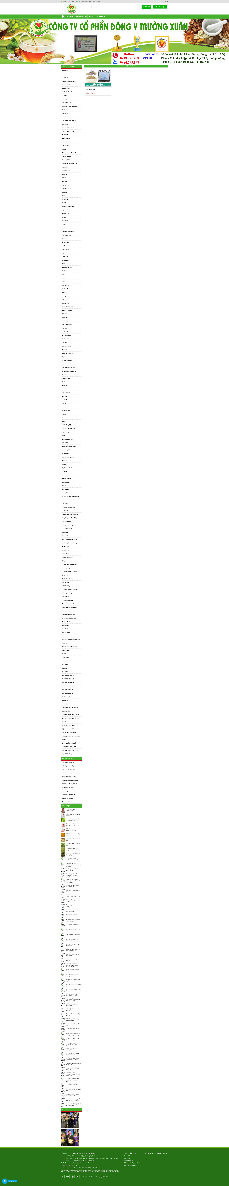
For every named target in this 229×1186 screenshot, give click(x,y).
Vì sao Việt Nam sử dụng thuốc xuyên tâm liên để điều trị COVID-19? (73, 881)
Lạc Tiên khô (65, 510)
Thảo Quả (64, 314)
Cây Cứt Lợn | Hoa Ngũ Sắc (69, 120)
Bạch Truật (65, 389)
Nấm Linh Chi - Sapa (67, 671)
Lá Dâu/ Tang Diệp (66, 425)
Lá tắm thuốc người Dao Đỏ (69, 618)
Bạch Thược (65, 374)
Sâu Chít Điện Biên (66, 704)
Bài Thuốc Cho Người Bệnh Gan (70, 732)
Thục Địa (64, 357)
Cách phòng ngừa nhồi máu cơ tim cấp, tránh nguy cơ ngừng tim (73, 875)
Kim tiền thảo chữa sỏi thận (69, 611)
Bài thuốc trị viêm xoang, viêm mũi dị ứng (72, 910)
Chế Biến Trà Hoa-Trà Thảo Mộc (70, 783)
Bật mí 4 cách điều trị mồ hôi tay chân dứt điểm (73, 1104)
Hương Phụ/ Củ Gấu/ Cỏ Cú (69, 446)
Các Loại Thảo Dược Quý (68, 769)
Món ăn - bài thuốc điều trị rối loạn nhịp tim (72, 886)
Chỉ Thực (64, 403)
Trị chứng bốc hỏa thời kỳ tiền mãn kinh (72, 810)
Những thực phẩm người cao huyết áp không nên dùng (73, 1034)
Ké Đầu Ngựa (65, 321)
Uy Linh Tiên (65, 453)
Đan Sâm (64, 149)
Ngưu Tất (64, 174)
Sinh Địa (64, 435)
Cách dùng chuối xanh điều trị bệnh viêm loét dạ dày (73, 819)
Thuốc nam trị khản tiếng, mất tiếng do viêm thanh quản (72, 1080)
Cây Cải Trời (65, 503)
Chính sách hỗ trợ (100, 16)
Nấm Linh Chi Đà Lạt (67, 689)
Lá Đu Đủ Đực (65, 260)
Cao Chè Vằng (65, 145)
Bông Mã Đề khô (66, 632)
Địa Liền (64, 228)
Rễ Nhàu (64, 263)
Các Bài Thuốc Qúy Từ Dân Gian (71, 773)
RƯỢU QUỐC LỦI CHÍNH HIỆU (70, 725)
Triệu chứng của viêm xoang (73, 934)
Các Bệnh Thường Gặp (68, 762)
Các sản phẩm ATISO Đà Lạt (70, 571)
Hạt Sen (64, 382)
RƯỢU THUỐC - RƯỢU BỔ (69, 743)
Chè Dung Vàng (66, 568)
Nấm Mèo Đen (65, 482)
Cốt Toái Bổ (65, 142)
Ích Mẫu (64, 246)
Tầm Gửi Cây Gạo (66, 188)
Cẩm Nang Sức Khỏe (81, 16)
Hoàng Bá (64, 460)
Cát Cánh (64, 342)
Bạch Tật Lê (65, 299)
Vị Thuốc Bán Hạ (66, 485)
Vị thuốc (90, 16)
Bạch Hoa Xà (65, 629)
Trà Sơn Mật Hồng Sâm (68, 306)
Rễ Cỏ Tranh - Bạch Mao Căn (69, 163)
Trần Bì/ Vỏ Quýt (66, 442)
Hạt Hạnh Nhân (66, 138)
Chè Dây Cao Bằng (66, 102)
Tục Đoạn (64, 417)
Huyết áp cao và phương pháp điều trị (72, 1004)
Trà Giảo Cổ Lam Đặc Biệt (68, 81)
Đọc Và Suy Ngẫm (66, 801)
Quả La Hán (65, 70)
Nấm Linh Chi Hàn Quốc (68, 679)
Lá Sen (63, 636)
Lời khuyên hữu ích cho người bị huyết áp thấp (72, 1044)
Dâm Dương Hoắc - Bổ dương (69, 543)
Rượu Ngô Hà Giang (67, 754)
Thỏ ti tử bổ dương (66, 521)
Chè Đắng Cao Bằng (67, 593)
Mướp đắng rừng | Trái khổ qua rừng (71, 518)
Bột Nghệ (65, 74)
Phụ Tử (64, 224)
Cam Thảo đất (65, 582)
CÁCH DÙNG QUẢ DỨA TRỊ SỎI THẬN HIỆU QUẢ (73, 895)
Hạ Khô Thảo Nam (66, 335)
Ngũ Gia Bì (64, 192)
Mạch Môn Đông (66, 410)
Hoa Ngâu (64, 296)
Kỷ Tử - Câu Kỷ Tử (67, 360)
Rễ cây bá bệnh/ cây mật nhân (69, 607)
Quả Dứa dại (65, 700)
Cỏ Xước (64, 217)
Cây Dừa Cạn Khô (66, 156)
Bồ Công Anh (66, 657)
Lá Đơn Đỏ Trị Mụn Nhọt (68, 475)
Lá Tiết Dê (64, 471)
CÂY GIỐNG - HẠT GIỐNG (70, 746)
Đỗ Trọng (64, 349)
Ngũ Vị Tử (64, 195)
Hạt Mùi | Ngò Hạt (66, 160)
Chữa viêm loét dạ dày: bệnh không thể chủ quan (73, 829)
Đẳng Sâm (64, 181)
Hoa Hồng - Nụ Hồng (67, 267)
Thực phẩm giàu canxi (71, 1084)
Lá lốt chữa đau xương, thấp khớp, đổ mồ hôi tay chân (73, 1099)
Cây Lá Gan (65, 532)
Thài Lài (64, 177)
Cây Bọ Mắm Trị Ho (67, 467)
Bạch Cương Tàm (66, 450)
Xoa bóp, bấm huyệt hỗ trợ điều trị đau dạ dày (72, 1054)
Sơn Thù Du (65, 399)
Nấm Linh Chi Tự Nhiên (68, 682)
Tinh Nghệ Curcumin (68, 600)
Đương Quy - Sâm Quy (67, 353)
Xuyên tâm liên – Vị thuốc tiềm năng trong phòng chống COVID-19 (73, 865)
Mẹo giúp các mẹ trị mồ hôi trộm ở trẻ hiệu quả (73, 1094)
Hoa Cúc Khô (65, 135)
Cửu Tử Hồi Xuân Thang (68, 231)
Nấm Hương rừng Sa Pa (68, 675)
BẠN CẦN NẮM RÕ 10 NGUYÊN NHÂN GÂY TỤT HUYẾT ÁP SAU (73, 965)
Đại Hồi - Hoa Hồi (66, 213)
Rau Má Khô (65, 117)
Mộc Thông (65, 664)
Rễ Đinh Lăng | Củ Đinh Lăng (69, 646)
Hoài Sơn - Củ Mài (66, 346)
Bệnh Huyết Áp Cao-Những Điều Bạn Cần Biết (73, 999)
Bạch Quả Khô (65, 493)
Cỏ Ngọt (64, 560)
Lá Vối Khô (65, 331)
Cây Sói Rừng (65, 220)
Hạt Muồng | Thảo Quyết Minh (69, 152)
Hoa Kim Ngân (65, 546)
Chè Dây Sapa (65, 596)
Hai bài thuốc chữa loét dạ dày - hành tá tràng (72, 824)
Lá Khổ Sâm (65, 95)
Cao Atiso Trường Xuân (68, 457)
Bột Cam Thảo (65, 288)
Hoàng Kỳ (64, 385)
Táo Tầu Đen (65, 256)
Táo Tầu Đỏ (65, 661)
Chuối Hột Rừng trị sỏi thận (70, 589)
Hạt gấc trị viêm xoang (71, 914)
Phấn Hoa (64, 328)
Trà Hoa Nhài (65, 553)
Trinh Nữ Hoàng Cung (67, 557)
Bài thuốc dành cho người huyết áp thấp (72, 975)
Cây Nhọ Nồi (65, 113)
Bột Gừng (64, 317)
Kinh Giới (64, 407)
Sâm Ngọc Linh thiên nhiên (68, 614)
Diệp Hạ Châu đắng (67, 578)
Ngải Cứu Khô (65, 489)
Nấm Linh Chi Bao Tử (67, 693)
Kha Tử (64, 271)
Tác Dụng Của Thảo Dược (69, 791)
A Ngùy (63, 421)
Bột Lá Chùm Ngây (67, 324)
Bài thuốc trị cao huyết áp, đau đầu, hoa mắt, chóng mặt (73, 995)
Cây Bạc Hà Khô (66, 253)
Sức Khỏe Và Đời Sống (67, 787)
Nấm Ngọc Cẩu (65, 303)
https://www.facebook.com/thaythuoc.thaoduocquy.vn (77, 1163)
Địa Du (63, 278)
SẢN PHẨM (70, 16)
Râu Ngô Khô (65, 124)
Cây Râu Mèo (65, 210)
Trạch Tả (64, 203)
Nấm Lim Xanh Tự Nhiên (68, 686)
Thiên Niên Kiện (66, 170)
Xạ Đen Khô (65, 535)
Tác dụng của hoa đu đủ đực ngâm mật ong (73, 869)
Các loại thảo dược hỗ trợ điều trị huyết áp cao (72, 1039)
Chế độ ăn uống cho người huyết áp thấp (72, 1049)
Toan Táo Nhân (66, 392)
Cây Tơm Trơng (66, 378)
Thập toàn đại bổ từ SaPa (68, 729)
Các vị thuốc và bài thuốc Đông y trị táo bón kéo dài (72, 849)
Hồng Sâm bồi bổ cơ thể (68, 621)
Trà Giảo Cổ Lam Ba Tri (68, 127)
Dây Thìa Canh (66, 88)
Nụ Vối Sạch (65, 99)
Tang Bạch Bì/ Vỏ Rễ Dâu (68, 428)
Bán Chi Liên (65, 625)
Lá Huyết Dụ (65, 199)
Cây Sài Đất (65, 167)
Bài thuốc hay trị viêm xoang (73, 929)
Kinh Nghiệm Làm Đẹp (68, 766)
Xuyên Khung (65, 432)
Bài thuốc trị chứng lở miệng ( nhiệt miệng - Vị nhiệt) (73, 1059)
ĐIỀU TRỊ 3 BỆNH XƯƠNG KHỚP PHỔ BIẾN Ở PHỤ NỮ (73, 1074)
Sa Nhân (64, 414)
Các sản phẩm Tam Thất (69, 507)
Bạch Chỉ (64, 274)
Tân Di (63, 281)
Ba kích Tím (65, 238)
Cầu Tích (64, 464)
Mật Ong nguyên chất (67, 696)
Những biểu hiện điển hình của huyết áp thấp (72, 970)
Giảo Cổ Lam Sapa (67, 528)
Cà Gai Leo (65, 575)
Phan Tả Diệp (65, 249)
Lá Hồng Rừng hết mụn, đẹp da (69, 564)
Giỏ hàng (160, 7)
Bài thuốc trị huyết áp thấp (72, 1028)
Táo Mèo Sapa (65, 653)
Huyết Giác (65, 396)
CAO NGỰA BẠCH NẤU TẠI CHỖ (70, 750)
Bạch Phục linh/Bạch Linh (68, 367)
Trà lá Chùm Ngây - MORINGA (70, 707)
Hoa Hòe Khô (65, 339)
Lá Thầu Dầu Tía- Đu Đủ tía (69, 371)
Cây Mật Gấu (65, 650)
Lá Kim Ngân (65, 550)
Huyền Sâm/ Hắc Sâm (67, 439)
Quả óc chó (64, 292)
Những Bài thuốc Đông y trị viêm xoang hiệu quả (73, 950)
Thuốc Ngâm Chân (66, 235)
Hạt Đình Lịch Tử (66, 478)
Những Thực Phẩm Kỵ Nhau (69, 776)
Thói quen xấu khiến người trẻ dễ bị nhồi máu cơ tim (73, 859)
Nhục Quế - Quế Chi (67, 185)
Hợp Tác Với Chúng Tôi (68, 798)
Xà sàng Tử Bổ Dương (67, 525)
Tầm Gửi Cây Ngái (66, 84)
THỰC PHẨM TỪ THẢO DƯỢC (71, 714)
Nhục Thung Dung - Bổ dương (69, 539)
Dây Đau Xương (66, 109)
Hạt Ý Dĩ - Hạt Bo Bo (67, 310)
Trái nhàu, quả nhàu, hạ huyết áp (70, 514)
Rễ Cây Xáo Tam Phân (67, 92)
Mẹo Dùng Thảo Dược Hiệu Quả (70, 780)
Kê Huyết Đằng (66, 242)
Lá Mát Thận (65, 77)
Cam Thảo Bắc (65, 285)
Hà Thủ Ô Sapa (66, 586)
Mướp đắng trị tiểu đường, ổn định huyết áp (72, 1019)
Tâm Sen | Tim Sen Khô (68, 131)
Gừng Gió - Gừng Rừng (68, 206)
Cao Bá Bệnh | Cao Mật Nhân (69, 106)
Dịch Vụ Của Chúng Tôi (69, 794)
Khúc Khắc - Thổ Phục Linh (69, 364)
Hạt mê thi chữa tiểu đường (68, 603)
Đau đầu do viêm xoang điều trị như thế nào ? (73, 920)
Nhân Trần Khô (66, 711)
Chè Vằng (64, 668)
